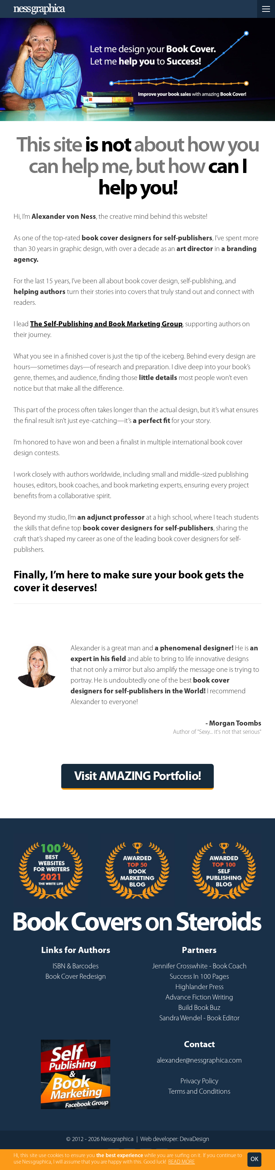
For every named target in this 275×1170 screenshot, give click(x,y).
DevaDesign (194, 1139)
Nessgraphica (39, 9)
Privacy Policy (199, 1081)
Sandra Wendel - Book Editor (199, 1018)
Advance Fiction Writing (199, 997)
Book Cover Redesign (75, 977)
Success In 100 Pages (199, 977)
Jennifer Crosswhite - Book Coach (199, 966)
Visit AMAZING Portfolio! (137, 777)
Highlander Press (199, 987)
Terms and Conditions (199, 1092)
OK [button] (254, 1159)
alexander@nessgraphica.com (199, 1060)
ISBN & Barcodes (75, 966)
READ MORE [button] (181, 1162)
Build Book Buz (199, 1008)
